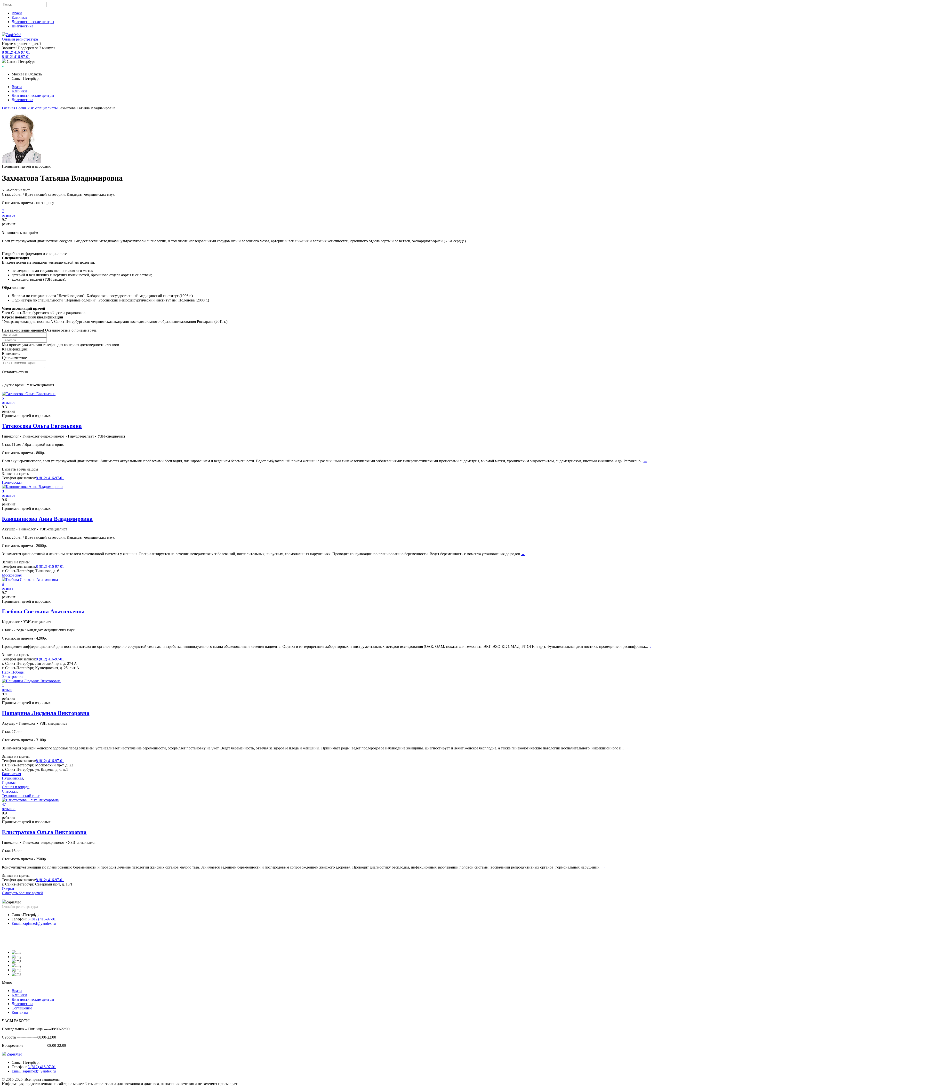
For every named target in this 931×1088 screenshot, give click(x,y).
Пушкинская (12, 778)
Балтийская (11, 774)
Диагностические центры (33, 22)
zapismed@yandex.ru (34, 923)
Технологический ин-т (21, 796)
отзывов (9, 215)
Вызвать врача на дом (20, 469)
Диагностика (22, 26)
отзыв (7, 690)
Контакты (20, 1012)
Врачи (17, 13)
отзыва (7, 588)
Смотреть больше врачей (22, 893)
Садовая (9, 782)
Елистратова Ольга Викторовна (44, 832)
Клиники (19, 17)
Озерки (8, 888)
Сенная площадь (15, 787)
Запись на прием (16, 473)
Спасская (9, 791)
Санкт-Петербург (26, 915)
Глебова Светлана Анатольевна (43, 611)
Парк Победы (13, 672)
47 (4, 804)
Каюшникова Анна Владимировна (47, 519)
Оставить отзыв (15, 372)
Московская (12, 575)
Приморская (12, 482)
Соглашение (22, 1008)
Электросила (12, 676)
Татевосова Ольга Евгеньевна (42, 426)
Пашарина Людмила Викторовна (45, 713)
